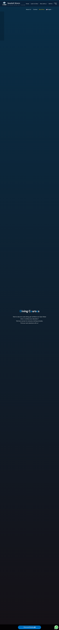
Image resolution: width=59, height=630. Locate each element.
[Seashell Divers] (4, 3)
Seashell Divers (14, 3)
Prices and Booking (29, 627)
